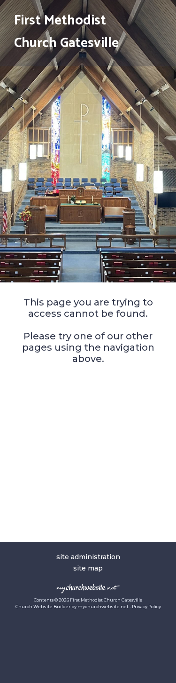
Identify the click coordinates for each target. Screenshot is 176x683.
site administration (88, 557)
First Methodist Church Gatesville (66, 32)
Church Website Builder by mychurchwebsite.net (72, 606)
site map (88, 568)
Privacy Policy (146, 606)
